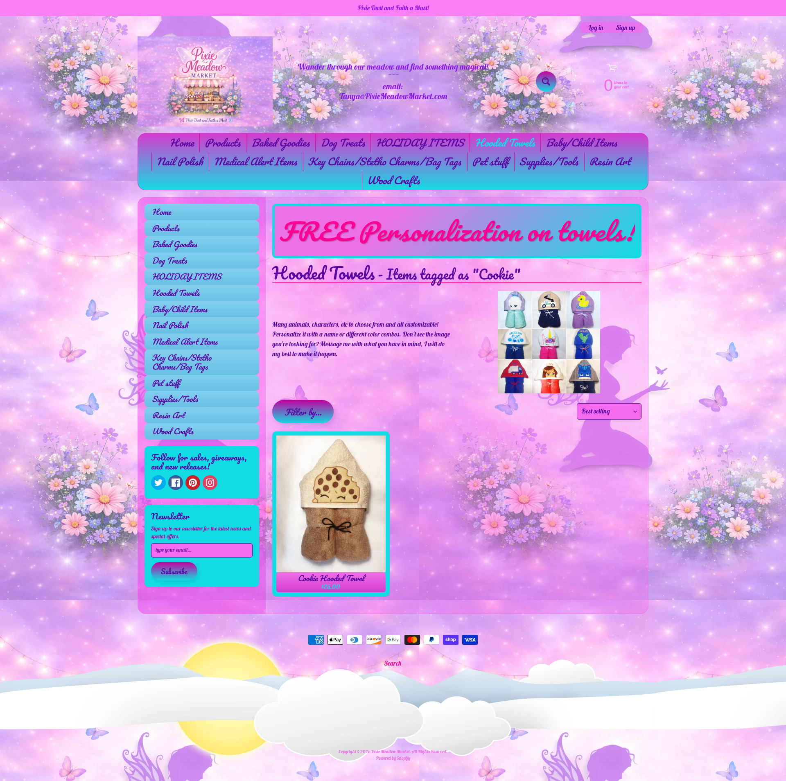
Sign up (625, 27)
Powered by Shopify (393, 758)
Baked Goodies (280, 142)
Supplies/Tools (548, 161)
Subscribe (174, 571)
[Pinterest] (192, 482)
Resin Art (609, 161)
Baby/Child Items (581, 142)
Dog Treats (343, 142)
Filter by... (303, 412)
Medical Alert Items (255, 161)
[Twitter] (158, 482)
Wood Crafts (393, 180)
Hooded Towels (505, 142)
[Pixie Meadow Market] (205, 81)
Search (393, 663)
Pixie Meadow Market (390, 751)
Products (222, 142)
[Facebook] (175, 482)
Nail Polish (179, 161)
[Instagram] (210, 482)
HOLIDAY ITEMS (420, 142)
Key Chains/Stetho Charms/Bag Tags (384, 161)
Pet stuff (490, 161)
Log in (595, 27)
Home (181, 142)
